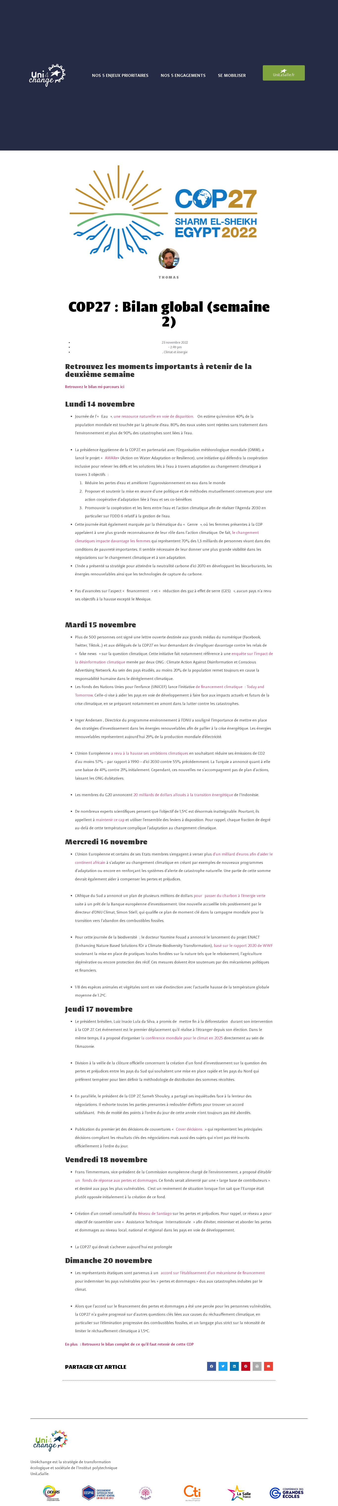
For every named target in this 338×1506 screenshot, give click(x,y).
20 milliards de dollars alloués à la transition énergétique (183, 794)
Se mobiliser (232, 75)
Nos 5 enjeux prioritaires (120, 75)
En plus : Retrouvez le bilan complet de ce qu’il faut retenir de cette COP (129, 1344)
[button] (211, 1366)
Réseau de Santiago (155, 1213)
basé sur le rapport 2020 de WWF (243, 945)
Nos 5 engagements (183, 75)
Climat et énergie (176, 352)
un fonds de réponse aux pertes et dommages (116, 1180)
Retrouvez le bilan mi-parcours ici (94, 386)
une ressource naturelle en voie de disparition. (154, 416)
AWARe (111, 458)
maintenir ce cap (110, 819)
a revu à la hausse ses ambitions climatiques (149, 753)
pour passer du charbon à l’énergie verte (230, 895)
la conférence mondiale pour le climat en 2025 (182, 1038)
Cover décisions (190, 1129)
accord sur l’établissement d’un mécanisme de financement (213, 1272)
